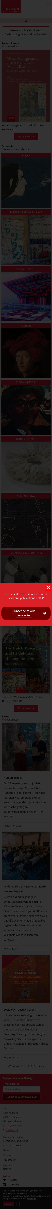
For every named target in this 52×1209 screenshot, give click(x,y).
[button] (48, 587)
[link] (26, 613)
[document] (26, 604)
